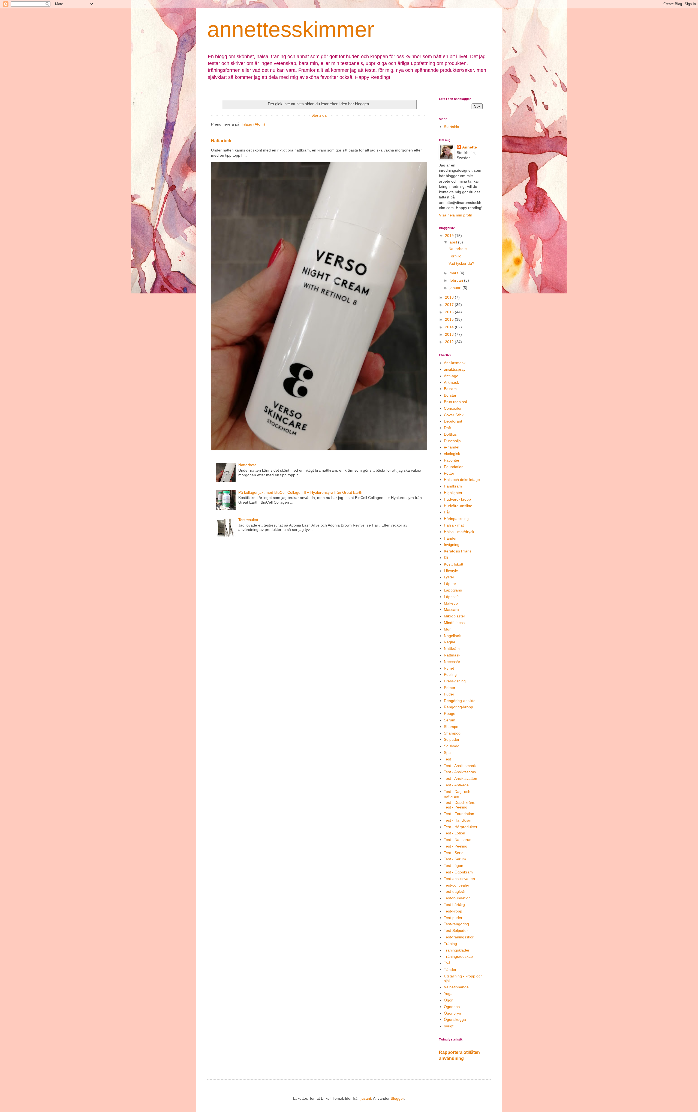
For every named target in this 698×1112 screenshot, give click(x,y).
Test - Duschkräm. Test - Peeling (459, 804)
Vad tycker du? (461, 263)
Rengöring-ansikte (460, 700)
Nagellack (452, 636)
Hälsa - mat (454, 525)
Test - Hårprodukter (460, 827)
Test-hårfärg (454, 904)
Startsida (319, 115)
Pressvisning (455, 681)
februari (457, 280)
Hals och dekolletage (462, 479)
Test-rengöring (456, 924)
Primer (449, 687)
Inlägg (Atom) (253, 124)
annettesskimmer (290, 29)
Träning (450, 943)
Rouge (449, 713)
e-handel (451, 447)
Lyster (449, 577)
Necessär (452, 661)
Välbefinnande (456, 987)
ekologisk (452, 453)
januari (456, 288)
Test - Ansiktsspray (460, 772)
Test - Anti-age (456, 785)
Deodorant (453, 421)
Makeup (451, 603)
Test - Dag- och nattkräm (457, 793)
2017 (450, 304)
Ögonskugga (455, 1019)
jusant (366, 1098)
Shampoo (452, 733)
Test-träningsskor (459, 937)
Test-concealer (456, 885)
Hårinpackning (456, 518)
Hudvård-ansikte (458, 506)
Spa (447, 752)
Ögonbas (452, 1006)
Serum (449, 720)
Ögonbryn (452, 1013)
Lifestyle (451, 571)
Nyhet (449, 668)
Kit (446, 557)
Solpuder (451, 739)
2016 (450, 312)
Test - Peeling (455, 846)
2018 (450, 297)
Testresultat (248, 520)
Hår (447, 512)
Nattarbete (222, 140)
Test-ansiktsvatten (459, 878)
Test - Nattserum (458, 839)
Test (447, 759)
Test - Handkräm (458, 820)
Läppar (450, 583)
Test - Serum (455, 859)
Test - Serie (454, 853)
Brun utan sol (455, 402)
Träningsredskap (458, 956)
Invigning (451, 544)
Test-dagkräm (456, 891)
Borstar (450, 395)
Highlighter (453, 492)
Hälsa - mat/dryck (459, 532)
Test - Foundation (459, 813)
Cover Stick (454, 415)
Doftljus (450, 434)
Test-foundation (457, 898)
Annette (469, 147)
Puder (449, 694)
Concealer (453, 408)
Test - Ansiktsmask (460, 765)
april (454, 242)
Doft (447, 428)
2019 (450, 235)
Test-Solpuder (456, 930)
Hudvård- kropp (457, 499)
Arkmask (451, 382)
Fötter (449, 473)
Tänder (450, 969)
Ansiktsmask (454, 363)
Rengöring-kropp (458, 707)
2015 (450, 319)
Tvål (447, 963)
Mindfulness (454, 622)
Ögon (448, 1000)
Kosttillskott (453, 564)
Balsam (450, 388)
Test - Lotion (454, 833)
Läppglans (453, 590)
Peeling (450, 674)
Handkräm (453, 486)
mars (454, 273)
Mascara (451, 609)
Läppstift (451, 596)
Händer (450, 538)
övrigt (448, 1026)
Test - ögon (453, 865)
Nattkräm (452, 648)
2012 (450, 342)
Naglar (449, 642)
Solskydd (451, 746)
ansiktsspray (454, 369)
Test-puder (453, 917)
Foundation (454, 467)
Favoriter (451, 460)
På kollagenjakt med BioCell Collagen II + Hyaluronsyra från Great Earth (300, 492)
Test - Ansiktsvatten (460, 778)
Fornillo (455, 256)
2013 (450, 334)
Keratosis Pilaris (457, 551)
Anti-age (451, 376)
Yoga (448, 993)
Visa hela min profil (455, 215)
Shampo (451, 726)
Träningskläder (457, 950)
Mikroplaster (454, 616)
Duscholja (452, 441)
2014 (450, 327)
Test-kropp (453, 911)
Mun (448, 629)
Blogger (397, 1098)
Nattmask (452, 655)
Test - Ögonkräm (458, 872)
